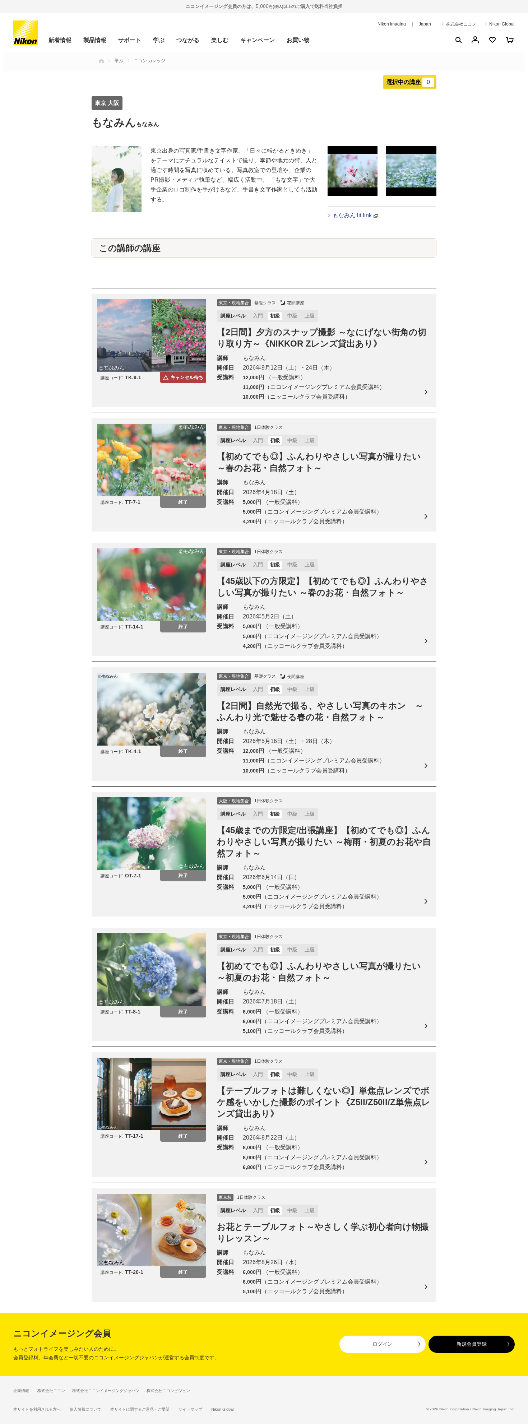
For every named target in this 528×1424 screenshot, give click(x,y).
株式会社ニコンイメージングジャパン (105, 1390)
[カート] (510, 40)
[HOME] (101, 60)
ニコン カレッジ (149, 60)
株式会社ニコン (461, 24)
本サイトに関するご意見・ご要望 (140, 1409)
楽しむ (219, 40)
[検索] (458, 40)
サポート (129, 40)
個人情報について (85, 1409)
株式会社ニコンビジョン (168, 1390)
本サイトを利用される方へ (37, 1409)
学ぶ (159, 40)
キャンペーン (257, 40)
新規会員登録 (472, 1344)
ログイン (382, 1344)
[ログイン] (475, 40)
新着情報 (59, 40)
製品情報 (94, 40)
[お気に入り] (492, 40)
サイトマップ (190, 1409)
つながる (187, 40)
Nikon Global (502, 24)
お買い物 (298, 40)
